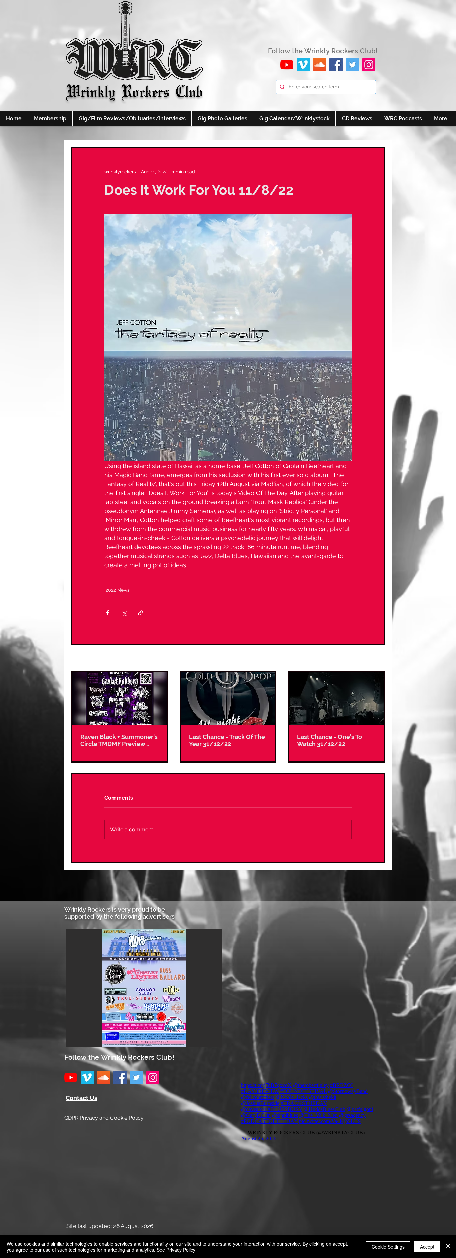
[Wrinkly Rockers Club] (303, 64)
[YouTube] (286, 64)
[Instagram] (368, 64)
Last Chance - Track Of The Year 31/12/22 (227, 740)
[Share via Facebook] (107, 613)
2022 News (118, 590)
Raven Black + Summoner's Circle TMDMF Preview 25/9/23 (119, 740)
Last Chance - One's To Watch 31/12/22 (329, 740)
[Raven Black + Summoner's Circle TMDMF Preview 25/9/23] (119, 698)
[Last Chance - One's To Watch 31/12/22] (336, 698)
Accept (427, 1246)
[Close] (448, 1247)
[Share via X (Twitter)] (124, 613)
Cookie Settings (388, 1246)
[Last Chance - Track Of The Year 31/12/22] (228, 698)
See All (377, 658)
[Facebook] (336, 64)
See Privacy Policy (176, 1249)
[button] (144, 988)
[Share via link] (140, 613)
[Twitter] (352, 64)
